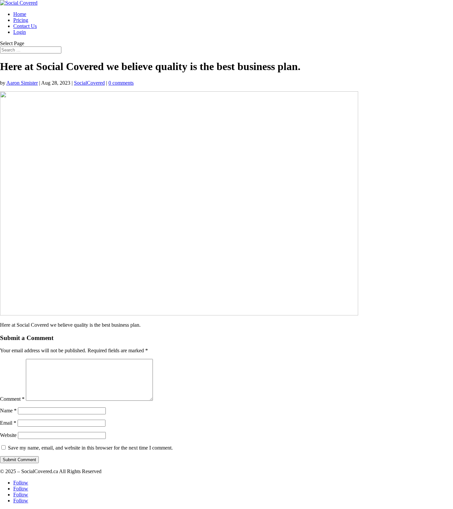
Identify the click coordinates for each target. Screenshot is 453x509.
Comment (12, 399)
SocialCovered (89, 83)
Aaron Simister (22, 83)
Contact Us (25, 26)
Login (19, 32)
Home (19, 14)
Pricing (20, 20)
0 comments (121, 83)
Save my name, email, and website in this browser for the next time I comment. (90, 448)
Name (8, 410)
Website (8, 435)
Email (8, 423)
